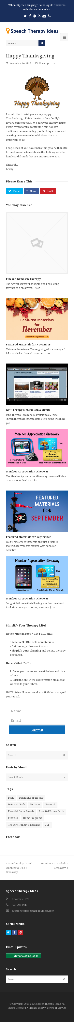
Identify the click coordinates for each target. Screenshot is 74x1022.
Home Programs (32, 818)
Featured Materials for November (28, 344)
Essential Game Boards (21, 811)
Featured (13, 818)
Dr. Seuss (35, 804)
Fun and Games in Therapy (23, 278)
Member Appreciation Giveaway (27, 471)
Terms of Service (56, 1007)
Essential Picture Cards (51, 811)
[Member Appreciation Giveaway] (37, 448)
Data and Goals (16, 804)
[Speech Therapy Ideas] (32, 30)
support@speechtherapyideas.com (33, 910)
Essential (50, 804)
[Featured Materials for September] (37, 511)
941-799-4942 (19, 905)
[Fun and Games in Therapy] (37, 243)
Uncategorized (47, 63)
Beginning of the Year (31, 797)
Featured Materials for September (28, 536)
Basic (11, 797)
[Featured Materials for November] (37, 319)
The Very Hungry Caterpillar (24, 824)
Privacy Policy (37, 1007)
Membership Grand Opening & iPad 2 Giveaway (19, 868)
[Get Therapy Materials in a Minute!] (37, 384)
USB (47, 824)
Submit (37, 730)
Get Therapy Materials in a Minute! (29, 409)
